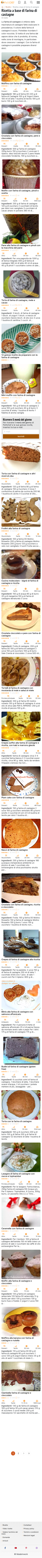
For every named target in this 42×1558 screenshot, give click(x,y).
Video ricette (7, 1529)
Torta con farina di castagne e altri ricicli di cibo (18, 474)
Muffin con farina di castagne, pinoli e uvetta (20, 191)
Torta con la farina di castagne (16, 1121)
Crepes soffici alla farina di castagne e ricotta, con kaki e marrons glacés (20, 744)
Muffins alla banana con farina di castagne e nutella (17, 1339)
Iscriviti (21, 436)
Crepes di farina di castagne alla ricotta (20, 959)
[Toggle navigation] (38, 2)
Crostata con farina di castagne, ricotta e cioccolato (20, 905)
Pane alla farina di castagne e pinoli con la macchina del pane (20, 246)
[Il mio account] (25, 2)
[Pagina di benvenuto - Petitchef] (2, 7)
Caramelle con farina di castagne (17, 1228)
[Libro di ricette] (19, 2)
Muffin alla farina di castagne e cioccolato (16, 1282)
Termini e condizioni (31, 1532)
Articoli (5, 1541)
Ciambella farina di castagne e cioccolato (16, 1394)
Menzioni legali (29, 1535)
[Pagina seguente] (23, 1453)
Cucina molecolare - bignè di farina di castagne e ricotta (19, 581)
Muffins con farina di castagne (16, 83)
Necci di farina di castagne (14, 850)
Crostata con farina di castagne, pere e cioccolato (20, 137)
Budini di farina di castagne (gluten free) (18, 1067)
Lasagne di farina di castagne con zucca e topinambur (18, 1174)
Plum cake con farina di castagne (17, 797)
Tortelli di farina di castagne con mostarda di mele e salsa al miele (17, 689)
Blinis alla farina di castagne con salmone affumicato (17, 1013)
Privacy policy (29, 1529)
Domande (6, 1537)
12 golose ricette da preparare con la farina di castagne (19, 356)
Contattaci (27, 1525)
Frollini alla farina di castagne (15, 528)
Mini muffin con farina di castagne (18, 395)
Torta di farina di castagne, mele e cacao (18, 301)
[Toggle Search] (31, 2)
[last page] (29, 1453)
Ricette (5, 1525)
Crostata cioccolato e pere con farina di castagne (20, 634)
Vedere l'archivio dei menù (9, 1533)
